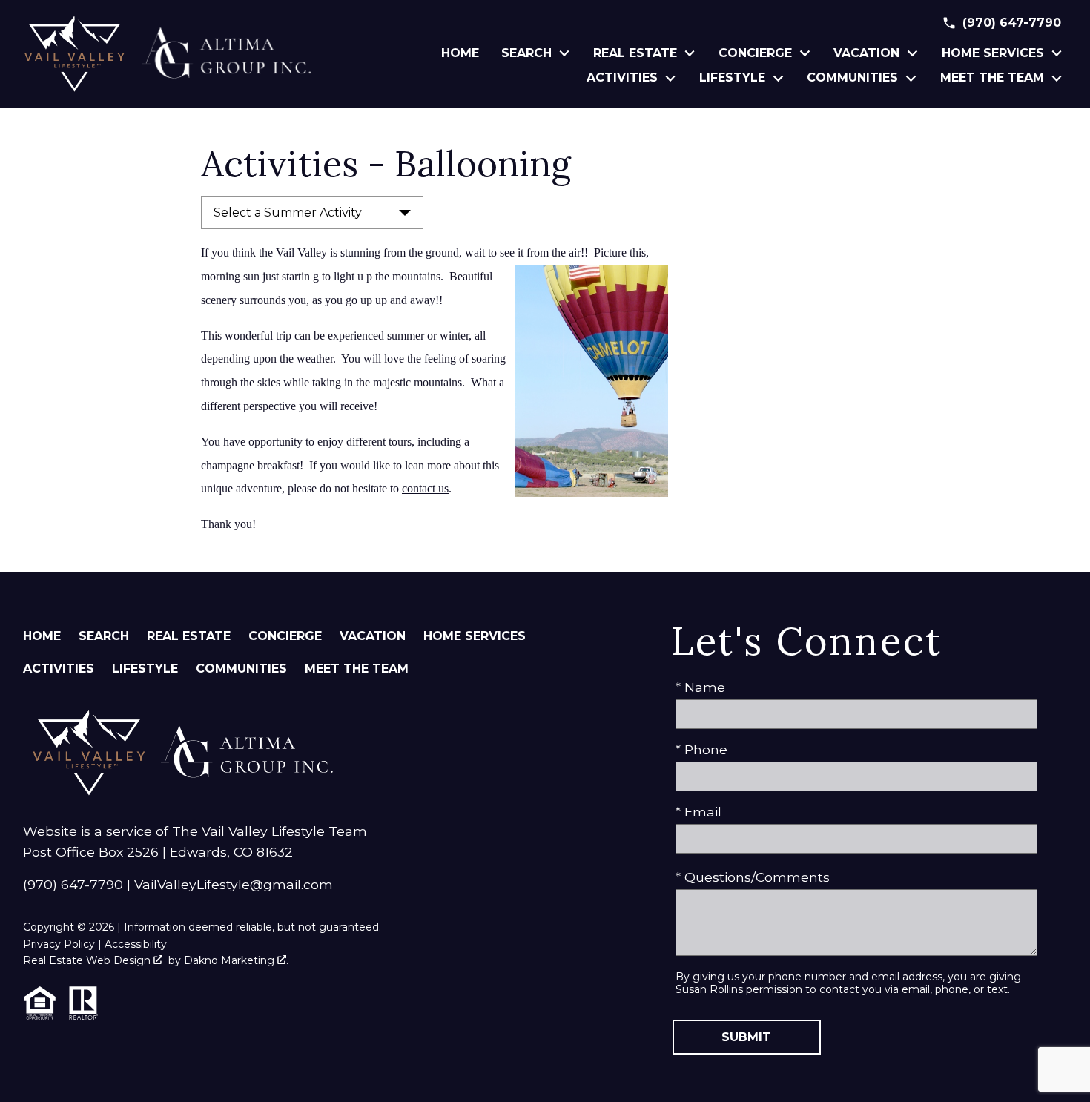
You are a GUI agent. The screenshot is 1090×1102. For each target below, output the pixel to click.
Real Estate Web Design (88, 960)
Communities (241, 668)
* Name (700, 687)
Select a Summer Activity (288, 212)
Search (104, 636)
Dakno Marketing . (236, 960)
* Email (698, 811)
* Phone (701, 749)
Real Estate (189, 636)
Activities (58, 668)
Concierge (285, 636)
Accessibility (136, 944)
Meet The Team (357, 668)
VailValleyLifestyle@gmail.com (233, 884)
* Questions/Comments (753, 877)
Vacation (373, 636)
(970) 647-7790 (73, 884)
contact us (425, 488)
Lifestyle (145, 668)
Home (460, 53)
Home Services (474, 636)
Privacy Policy (59, 944)
